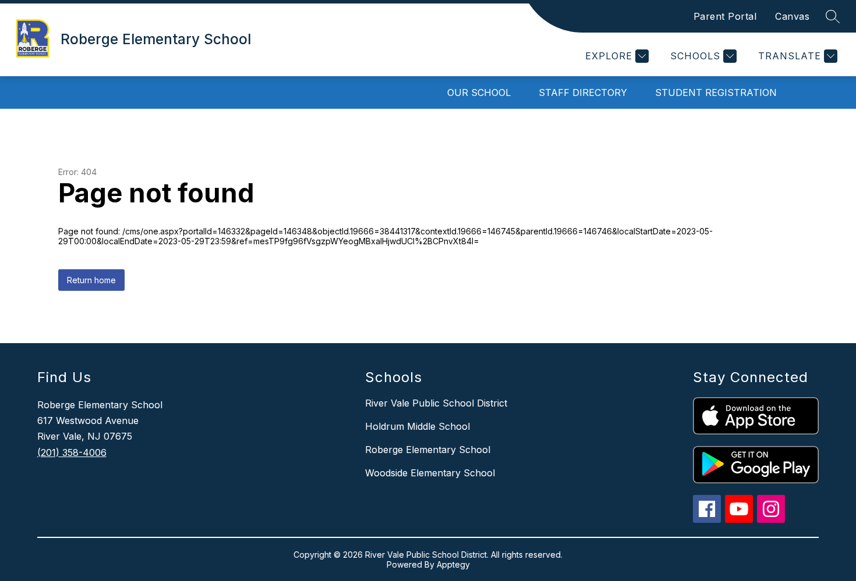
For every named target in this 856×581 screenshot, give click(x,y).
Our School (479, 92)
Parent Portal (725, 16)
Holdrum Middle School (417, 426)
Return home (91, 280)
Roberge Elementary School (427, 449)
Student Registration (716, 92)
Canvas (792, 16)
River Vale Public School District (436, 403)
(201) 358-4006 (72, 452)
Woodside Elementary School (430, 473)
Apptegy (453, 564)
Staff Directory (583, 92)
